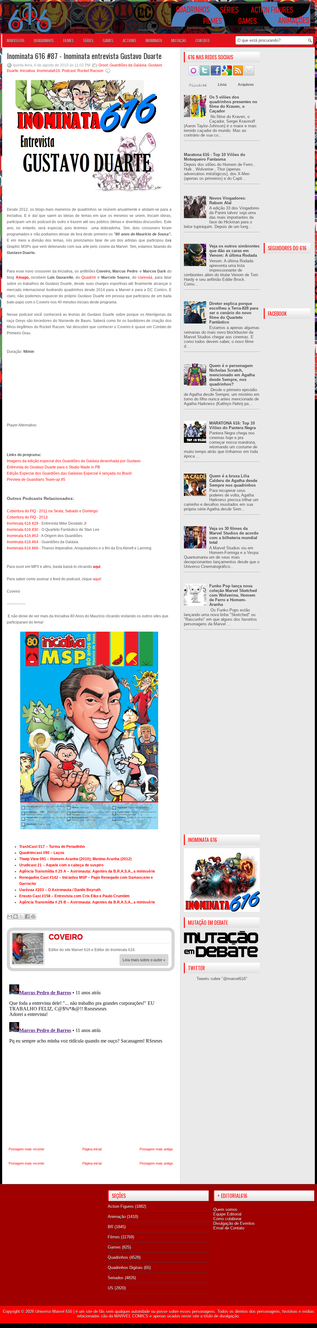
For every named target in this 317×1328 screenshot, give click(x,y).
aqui (96, 579)
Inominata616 (48, 71)
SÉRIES (88, 40)
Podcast (69, 71)
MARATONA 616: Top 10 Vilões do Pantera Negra (232, 425)
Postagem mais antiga (156, 1149)
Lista (222, 84)
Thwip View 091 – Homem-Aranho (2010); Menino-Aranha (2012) (75, 859)
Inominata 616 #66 (22, 548)
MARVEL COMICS (131, 1316)
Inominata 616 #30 (22, 529)
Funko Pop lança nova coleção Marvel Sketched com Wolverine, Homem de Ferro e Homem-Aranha (233, 595)
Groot (103, 65)
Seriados (116, 1277)
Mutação (178, 40)
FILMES (68, 40)
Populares (198, 84)
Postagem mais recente (26, 1149)
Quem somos (225, 1209)
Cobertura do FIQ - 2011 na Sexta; (35, 511)
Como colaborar (227, 1218)
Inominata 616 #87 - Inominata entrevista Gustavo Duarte (84, 55)
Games (114, 1247)
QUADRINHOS (44, 40)
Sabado (71, 511)
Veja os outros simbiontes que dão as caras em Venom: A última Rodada (234, 251)
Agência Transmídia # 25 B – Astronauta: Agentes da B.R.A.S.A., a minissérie (87, 902)
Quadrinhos (118, 1257)
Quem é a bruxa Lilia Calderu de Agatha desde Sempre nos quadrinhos (233, 481)
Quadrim (88, 277)
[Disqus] (91, 1059)
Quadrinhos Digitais (125, 1267)
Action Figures (121, 1206)
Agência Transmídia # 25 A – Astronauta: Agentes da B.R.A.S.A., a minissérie (87, 871)
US (110, 1288)
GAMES (108, 40)
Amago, (22, 277)
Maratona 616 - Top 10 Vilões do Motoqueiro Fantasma (214, 157)
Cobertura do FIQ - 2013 (27, 517)
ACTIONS (129, 40)
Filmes (114, 1237)
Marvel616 (15, 40)
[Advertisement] (222, 737)
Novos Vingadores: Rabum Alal (227, 200)
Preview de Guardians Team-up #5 (36, 479)
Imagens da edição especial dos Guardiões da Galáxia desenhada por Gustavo (74, 461)
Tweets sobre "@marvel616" (222, 978)
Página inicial (92, 1149)
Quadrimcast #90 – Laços (41, 853)
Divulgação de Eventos (234, 1223)
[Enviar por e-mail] (10, 916)
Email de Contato (228, 1228)
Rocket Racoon (90, 71)
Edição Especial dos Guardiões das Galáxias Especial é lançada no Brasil (69, 473)
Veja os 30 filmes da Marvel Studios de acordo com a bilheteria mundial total (233, 535)
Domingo (90, 511)
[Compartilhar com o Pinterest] (33, 916)
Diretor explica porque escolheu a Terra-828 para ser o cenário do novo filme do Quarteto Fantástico (233, 312)
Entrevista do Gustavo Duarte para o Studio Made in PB (53, 467)
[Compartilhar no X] (21, 916)
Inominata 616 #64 (22, 542)
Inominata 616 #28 (22, 523)
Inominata (153, 40)
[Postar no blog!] (15, 916)
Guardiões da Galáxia (128, 65)
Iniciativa (27, 71)
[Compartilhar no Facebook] (27, 916)
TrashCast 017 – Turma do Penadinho (52, 846)
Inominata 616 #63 (22, 536)
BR (110, 1226)
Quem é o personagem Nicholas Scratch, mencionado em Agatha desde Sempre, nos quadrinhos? (232, 375)
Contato (202, 40)
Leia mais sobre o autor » (144, 960)
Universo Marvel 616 (53, 1311)
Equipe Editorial (227, 1214)
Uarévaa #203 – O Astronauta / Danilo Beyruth (60, 890)
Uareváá (145, 277)
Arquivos (246, 84)
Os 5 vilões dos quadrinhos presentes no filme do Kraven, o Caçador (233, 104)
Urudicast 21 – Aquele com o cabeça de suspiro (61, 865)
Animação (117, 1216)
